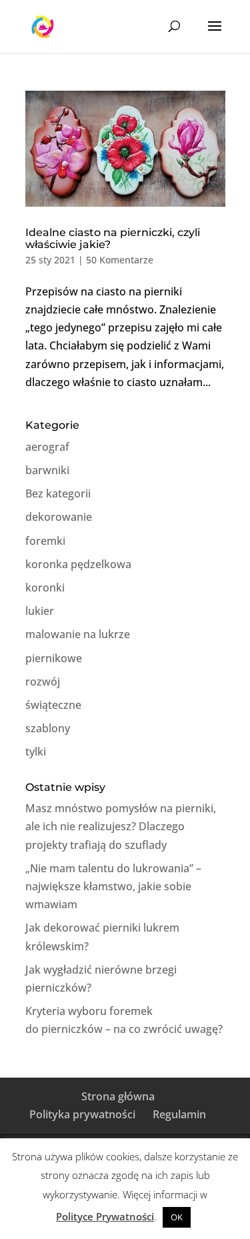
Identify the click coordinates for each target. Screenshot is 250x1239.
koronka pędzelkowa (78, 564)
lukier (39, 610)
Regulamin (179, 1114)
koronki (45, 587)
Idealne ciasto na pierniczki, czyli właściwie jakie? (112, 238)
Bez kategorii (58, 493)
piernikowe (53, 658)
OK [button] (177, 1217)
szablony (47, 728)
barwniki (47, 470)
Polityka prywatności (82, 1114)
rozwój (42, 681)
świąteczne (53, 705)
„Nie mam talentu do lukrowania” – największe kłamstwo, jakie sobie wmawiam (113, 886)
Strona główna (118, 1096)
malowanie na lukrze (77, 634)
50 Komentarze (119, 259)
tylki (35, 751)
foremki (45, 540)
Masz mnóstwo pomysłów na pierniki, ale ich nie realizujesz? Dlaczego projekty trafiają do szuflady (120, 826)
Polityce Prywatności (105, 1216)
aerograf (47, 446)
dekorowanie (58, 516)
